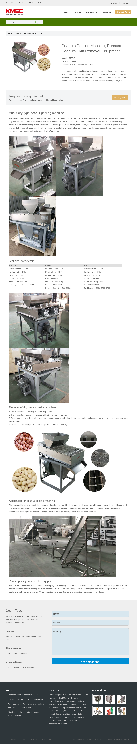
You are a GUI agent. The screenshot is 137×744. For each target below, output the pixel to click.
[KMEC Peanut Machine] (14, 12)
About (77, 12)
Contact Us (52, 739)
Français (125, 3)
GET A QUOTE (123, 12)
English (114, 3)
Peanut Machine (116, 739)
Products (91, 12)
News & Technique (38, 739)
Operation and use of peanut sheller (23, 695)
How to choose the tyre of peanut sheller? (25, 699)
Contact (106, 12)
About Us (16, 739)
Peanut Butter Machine (32, 33)
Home (66, 12)
